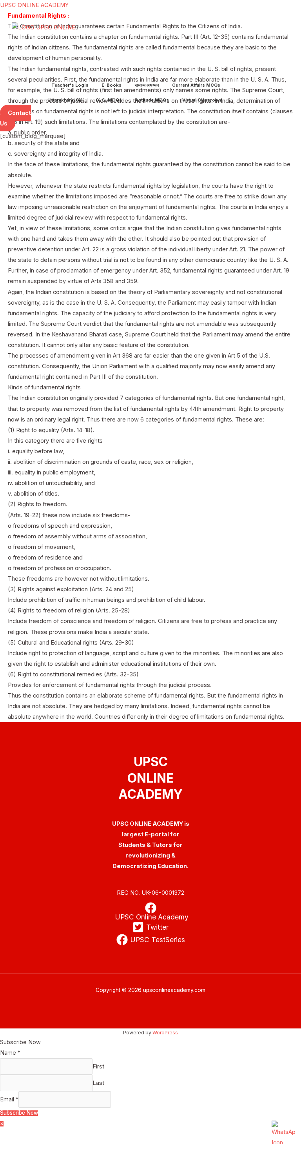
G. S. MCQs (109, 100)
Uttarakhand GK (65, 100)
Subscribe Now (19, 1113)
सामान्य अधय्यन (147, 85)
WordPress (165, 1033)
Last (98, 1082)
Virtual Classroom (202, 100)
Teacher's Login (69, 85)
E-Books (111, 85)
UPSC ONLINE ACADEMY (34, 5)
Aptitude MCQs (152, 100)
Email (9, 1099)
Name (10, 1052)
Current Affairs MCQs (196, 85)
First (98, 1066)
